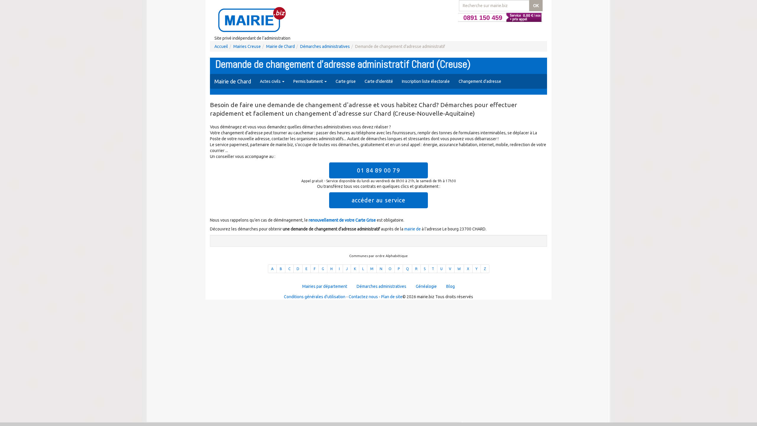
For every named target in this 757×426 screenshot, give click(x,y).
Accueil (221, 46)
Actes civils (271, 81)
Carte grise (346, 81)
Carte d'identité (379, 81)
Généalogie (426, 286)
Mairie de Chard (280, 46)
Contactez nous (363, 296)
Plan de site (391, 296)
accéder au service (379, 200)
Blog (450, 286)
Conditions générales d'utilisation (314, 296)
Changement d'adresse (480, 81)
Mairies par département (324, 286)
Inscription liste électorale (426, 81)
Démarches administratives (325, 46)
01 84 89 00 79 (378, 170)
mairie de (413, 229)
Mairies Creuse (247, 46)
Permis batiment (308, 81)
